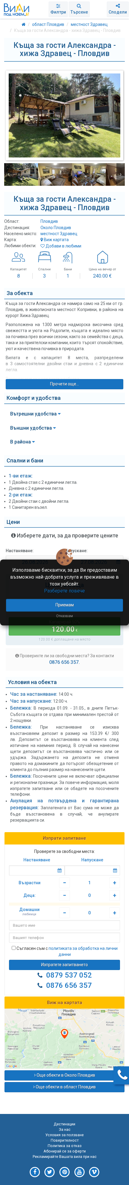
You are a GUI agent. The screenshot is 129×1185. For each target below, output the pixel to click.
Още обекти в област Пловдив (65, 1086)
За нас (64, 1129)
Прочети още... (64, 383)
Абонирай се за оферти (65, 1151)
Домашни (29, 911)
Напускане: (76, 550)
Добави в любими (63, 246)
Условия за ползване (64, 1135)
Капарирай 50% (64, 626)
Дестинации (64, 1124)
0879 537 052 (69, 975)
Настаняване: (20, 550)
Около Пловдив (55, 227)
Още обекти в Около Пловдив (65, 1075)
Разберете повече (64, 591)
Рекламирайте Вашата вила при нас (65, 1156)
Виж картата (56, 239)
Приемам (65, 605)
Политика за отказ (65, 1145)
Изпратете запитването (64, 964)
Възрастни (29, 882)
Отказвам (64, 616)
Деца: (29, 895)
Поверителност (65, 1140)
